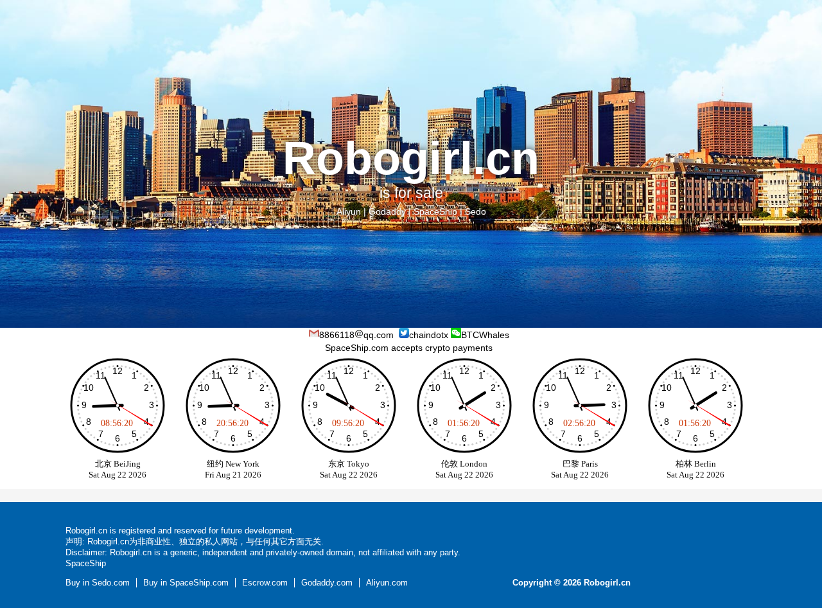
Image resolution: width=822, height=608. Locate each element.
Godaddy (387, 211)
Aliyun (349, 211)
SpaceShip (435, 211)
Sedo (475, 211)
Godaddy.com (327, 582)
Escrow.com (265, 582)
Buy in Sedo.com (98, 582)
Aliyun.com (387, 582)
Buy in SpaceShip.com (186, 582)
